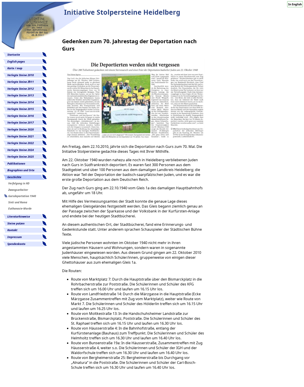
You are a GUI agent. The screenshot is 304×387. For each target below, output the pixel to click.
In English (295, 4)
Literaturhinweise (18, 216)
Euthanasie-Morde (20, 208)
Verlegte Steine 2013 (20, 95)
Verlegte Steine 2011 (20, 82)
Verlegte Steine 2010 (20, 75)
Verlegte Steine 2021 (20, 136)
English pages (16, 61)
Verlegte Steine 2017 (20, 122)
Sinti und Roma (17, 202)
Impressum (14, 237)
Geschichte (14, 177)
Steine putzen (15, 223)
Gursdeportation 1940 (22, 196)
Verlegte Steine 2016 (20, 116)
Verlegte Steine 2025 (20, 157)
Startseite (13, 55)
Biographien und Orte (20, 170)
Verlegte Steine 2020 (20, 129)
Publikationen (16, 163)
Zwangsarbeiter (18, 190)
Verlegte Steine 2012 (20, 89)
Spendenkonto (16, 244)
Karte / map (14, 68)
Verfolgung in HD (18, 183)
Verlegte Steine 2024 (20, 150)
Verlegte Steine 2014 (20, 102)
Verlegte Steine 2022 (20, 143)
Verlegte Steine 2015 (20, 109)
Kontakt (12, 230)
